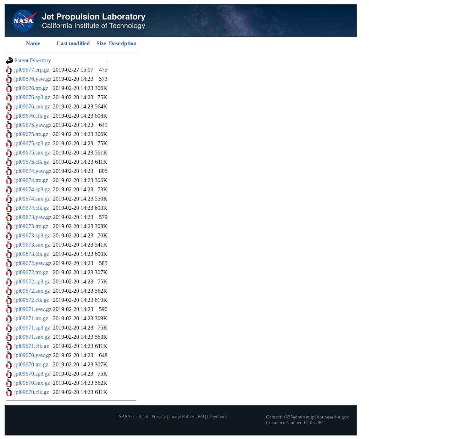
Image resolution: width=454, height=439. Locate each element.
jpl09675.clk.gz (31, 162)
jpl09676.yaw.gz (32, 79)
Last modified (73, 43)
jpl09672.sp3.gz (32, 281)
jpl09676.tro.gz (31, 88)
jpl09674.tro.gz (31, 180)
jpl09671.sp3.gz (32, 328)
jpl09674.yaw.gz (32, 171)
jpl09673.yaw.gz (32, 217)
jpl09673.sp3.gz (32, 235)
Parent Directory (32, 60)
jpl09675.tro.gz (31, 134)
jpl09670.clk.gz (31, 392)
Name (33, 43)
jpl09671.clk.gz (31, 346)
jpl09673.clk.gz (31, 254)
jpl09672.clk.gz (31, 300)
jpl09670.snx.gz (32, 383)
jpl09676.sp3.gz (32, 97)
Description (123, 43)
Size (101, 43)
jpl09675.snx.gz (32, 153)
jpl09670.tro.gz (31, 364)
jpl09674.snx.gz (32, 199)
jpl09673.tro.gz (31, 226)
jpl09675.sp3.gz (32, 143)
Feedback (218, 416)
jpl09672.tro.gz (31, 272)
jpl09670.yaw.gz (32, 355)
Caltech (140, 416)
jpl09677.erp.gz (31, 70)
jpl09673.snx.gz (32, 245)
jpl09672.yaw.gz (32, 263)
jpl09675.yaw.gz (32, 125)
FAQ (202, 416)
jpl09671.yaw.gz (32, 309)
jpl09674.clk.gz (31, 208)
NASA (124, 416)
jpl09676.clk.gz (31, 116)
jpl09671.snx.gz (32, 337)
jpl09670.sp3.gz (32, 374)
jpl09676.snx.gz (32, 106)
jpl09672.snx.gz (32, 291)
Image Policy (181, 416)
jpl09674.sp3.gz (32, 189)
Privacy (158, 416)
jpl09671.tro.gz (31, 318)
